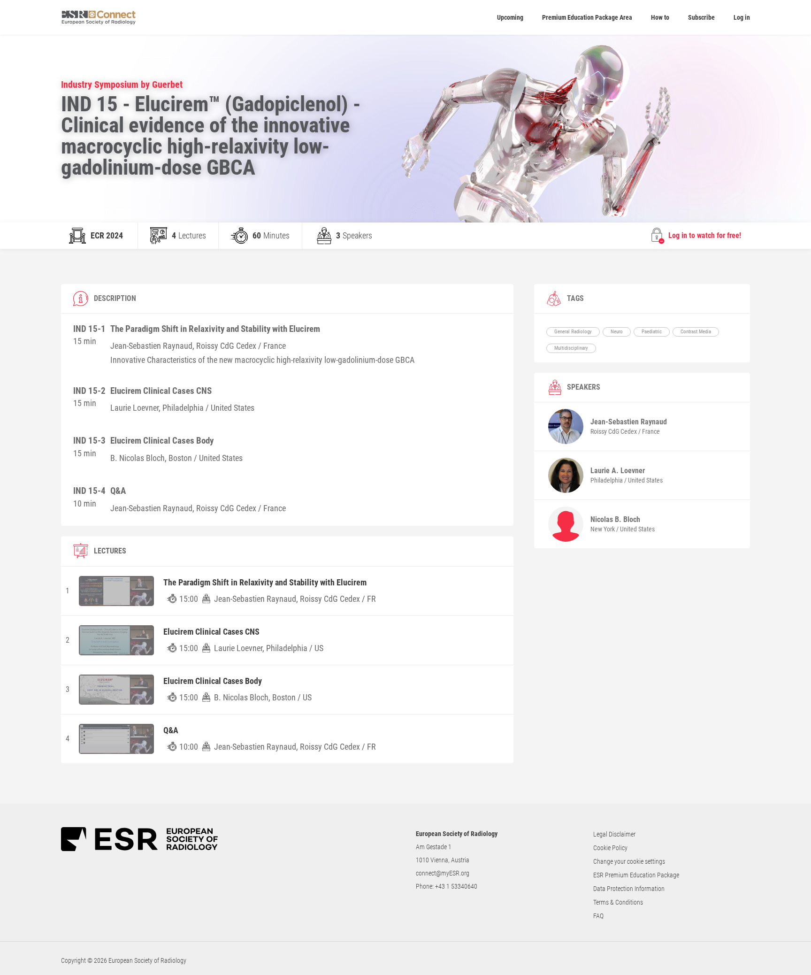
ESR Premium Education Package (636, 875)
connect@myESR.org (442, 873)
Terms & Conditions (618, 902)
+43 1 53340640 (456, 886)
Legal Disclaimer (614, 834)
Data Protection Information (629, 888)
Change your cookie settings (629, 861)
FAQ (598, 916)
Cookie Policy (610, 848)
